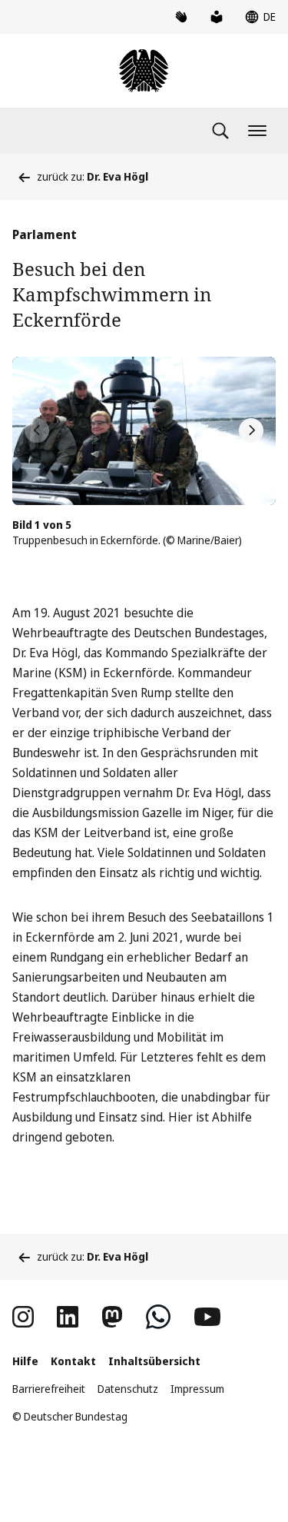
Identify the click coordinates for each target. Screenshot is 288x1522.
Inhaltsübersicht (154, 1361)
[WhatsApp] (158, 1316)
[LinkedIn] (67, 1316)
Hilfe (25, 1361)
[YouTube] (207, 1316)
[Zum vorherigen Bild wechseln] (37, 430)
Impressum (197, 1388)
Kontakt (73, 1361)
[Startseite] (143, 70)
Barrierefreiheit (48, 1388)
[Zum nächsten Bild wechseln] (251, 430)
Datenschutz (128, 1388)
